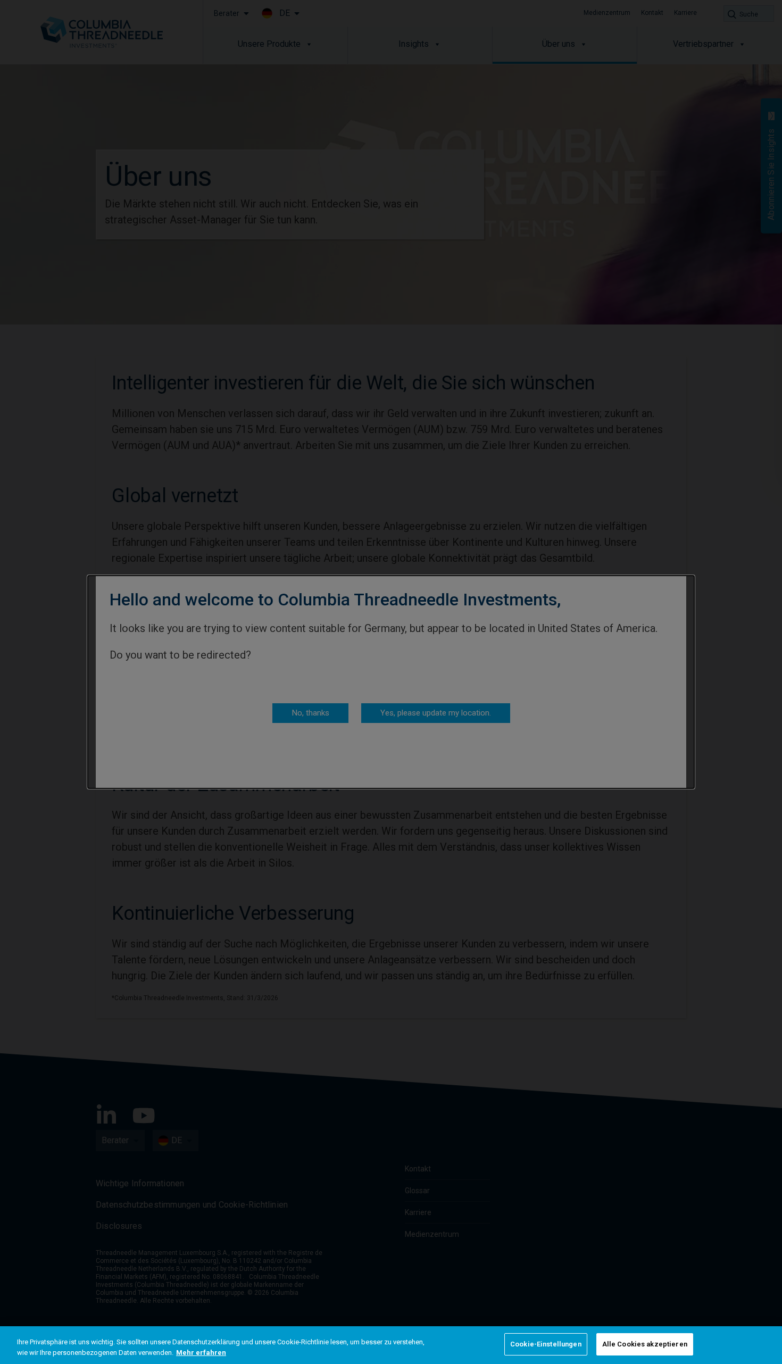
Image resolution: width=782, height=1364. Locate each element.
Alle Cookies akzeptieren (644, 1344)
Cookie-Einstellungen (545, 1344)
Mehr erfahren (201, 1353)
